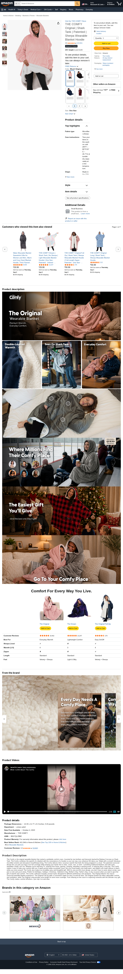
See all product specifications (78, 198)
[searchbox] (47, 3)
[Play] (4, 812)
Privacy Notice (43, 962)
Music (71, 9)
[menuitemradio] (114, 812)
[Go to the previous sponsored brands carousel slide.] (4, 913)
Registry (63, 9)
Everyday (89, 9)
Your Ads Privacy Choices (87, 962)
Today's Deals (23, 9)
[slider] (57, 811)
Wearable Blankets (42, 15)
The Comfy (106, 56)
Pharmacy (79, 9)
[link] (23, 258)
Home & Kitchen (8, 15)
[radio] (4, 27)
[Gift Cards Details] (52, 9)
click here (62, 839)
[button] (3, 9)
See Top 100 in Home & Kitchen (54, 842)
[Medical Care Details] (41, 9)
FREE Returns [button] (71, 66)
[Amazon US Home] (29, 955)
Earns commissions (29, 767)
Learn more (85, 214)
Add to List (99, 76)
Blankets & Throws (29, 15)
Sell (56, 9)
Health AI (11, 9)
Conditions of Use (31, 962)
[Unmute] (118, 811)
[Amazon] (7, 4)
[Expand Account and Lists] (104, 4)
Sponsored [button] (5, 892)
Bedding (18, 15)
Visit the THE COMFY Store (75, 21)
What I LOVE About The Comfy (22, 770)
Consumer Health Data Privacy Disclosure (64, 962)
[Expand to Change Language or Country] (87, 4)
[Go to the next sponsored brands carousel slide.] (119, 913)
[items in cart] (119, 4)
